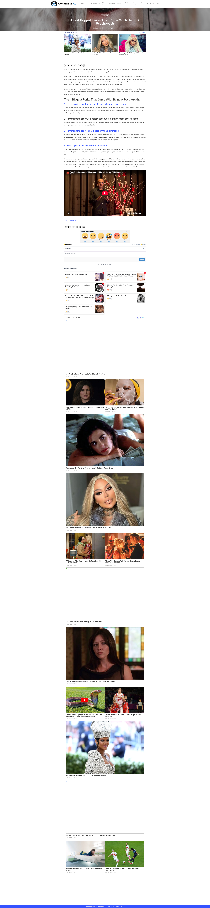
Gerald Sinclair (99, 28)
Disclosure (122, 906)
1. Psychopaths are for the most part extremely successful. (95, 104)
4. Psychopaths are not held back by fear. (86, 145)
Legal (109, 906)
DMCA (112, 906)
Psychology (105, 15)
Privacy (118, 906)
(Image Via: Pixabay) (70, 220)
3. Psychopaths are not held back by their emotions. (91, 131)
